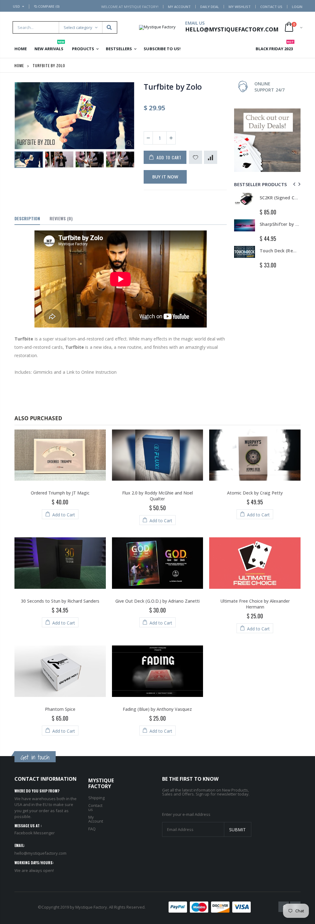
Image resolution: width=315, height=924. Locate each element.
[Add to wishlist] (195, 157)
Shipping (96, 797)
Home (19, 65)
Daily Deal (209, 6)
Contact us (95, 807)
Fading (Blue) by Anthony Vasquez (157, 709)
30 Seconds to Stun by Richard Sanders (60, 601)
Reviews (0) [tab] (61, 218)
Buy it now (165, 177)
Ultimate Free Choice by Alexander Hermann (255, 604)
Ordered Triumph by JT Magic (60, 493)
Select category (78, 27)
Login (297, 6)
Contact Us (271, 6)
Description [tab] (27, 218)
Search (109, 27)
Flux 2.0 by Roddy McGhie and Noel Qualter (157, 496)
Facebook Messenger (34, 833)
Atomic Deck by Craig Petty (255, 493)
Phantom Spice (60, 709)
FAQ (92, 829)
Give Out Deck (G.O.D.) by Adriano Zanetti (157, 601)
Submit (237, 829)
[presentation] (21, 161)
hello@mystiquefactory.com (40, 853)
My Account (179, 6)
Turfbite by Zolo (173, 86)
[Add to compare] (210, 157)
